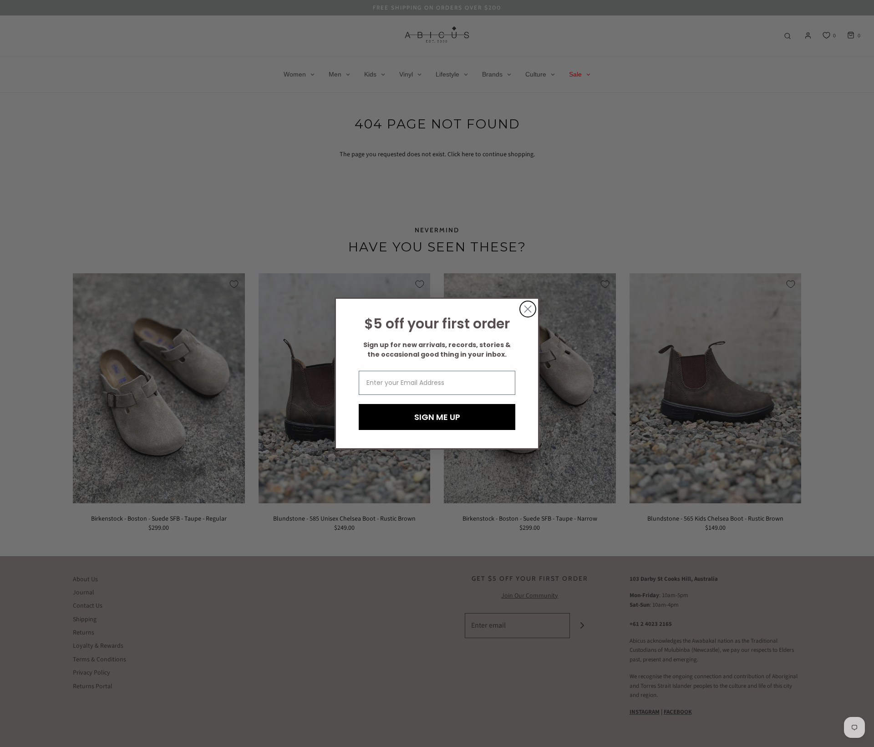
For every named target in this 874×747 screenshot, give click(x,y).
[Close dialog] (528, 309)
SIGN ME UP (437, 417)
